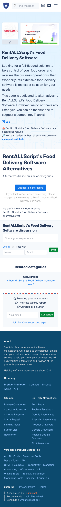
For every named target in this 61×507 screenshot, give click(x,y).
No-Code (14, 456)
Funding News (12, 424)
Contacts (34, 384)
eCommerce (27, 469)
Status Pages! (12, 419)
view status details (13, 139)
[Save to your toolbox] (10, 42)
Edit (7, 121)
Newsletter (10, 434)
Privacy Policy (27, 486)
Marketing (49, 464)
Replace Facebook (42, 409)
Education (43, 478)
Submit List (10, 429)
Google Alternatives (43, 414)
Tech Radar (38, 404)
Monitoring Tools (13, 478)
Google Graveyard (42, 429)
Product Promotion (15, 384)
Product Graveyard (43, 424)
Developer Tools (32, 456)
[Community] (49, 6)
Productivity (33, 464)
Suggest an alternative (30, 187)
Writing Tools (11, 473)
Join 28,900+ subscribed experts (31, 322)
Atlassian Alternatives (44, 419)
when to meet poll (29, 499)
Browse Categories (15, 404)
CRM (7, 464)
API (16, 388)
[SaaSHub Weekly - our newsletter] (43, 6)
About (7, 388)
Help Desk (18, 464)
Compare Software (15, 409)
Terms (42, 486)
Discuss (46, 384)
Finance (30, 478)
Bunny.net (31, 493)
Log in (6, 246)
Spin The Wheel (34, 496)
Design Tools (11, 460)
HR (38, 469)
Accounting (10, 469)
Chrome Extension (14, 414)
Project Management (33, 473)
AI (5, 456)
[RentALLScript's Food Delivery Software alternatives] (10, 30)
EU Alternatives (40, 443)
